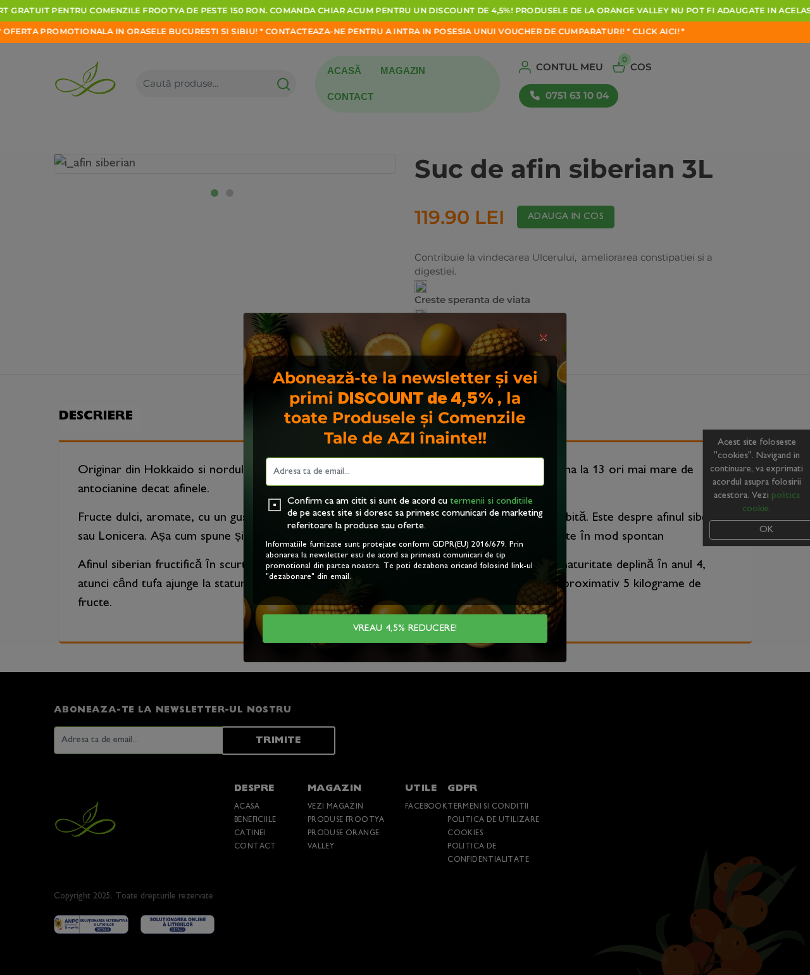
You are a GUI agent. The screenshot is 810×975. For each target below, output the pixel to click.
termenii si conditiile (491, 501)
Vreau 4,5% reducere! (405, 628)
